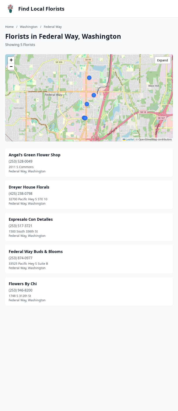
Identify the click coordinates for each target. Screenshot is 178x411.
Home (9, 27)
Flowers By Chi (23, 283)
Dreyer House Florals (29, 187)
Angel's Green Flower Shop (34, 154)
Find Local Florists (41, 8)
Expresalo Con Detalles (31, 219)
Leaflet (129, 139)
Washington (29, 27)
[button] (94, 95)
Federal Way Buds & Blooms (36, 251)
